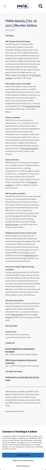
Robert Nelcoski (30, 256)
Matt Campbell (17, 315)
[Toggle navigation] (5, 6)
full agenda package (32, 106)
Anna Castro (30, 400)
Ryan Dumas (19, 400)
